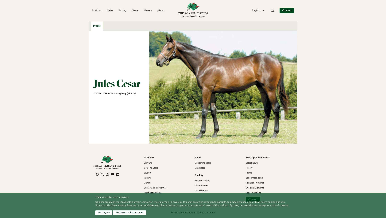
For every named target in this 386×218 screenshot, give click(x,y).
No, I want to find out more (129, 213)
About (161, 10)
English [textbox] (256, 10)
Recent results (202, 181)
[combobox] (258, 10)
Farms (249, 173)
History (148, 10)
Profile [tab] (97, 26)
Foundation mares (255, 183)
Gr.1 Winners (201, 191)
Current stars (201, 186)
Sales (110, 10)
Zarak (147, 183)
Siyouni (147, 173)
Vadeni (147, 178)
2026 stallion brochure (155, 188)
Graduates (200, 168)
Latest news (252, 163)
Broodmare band (254, 178)
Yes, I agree (104, 213)
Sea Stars (151, 168)
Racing (122, 10)
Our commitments (255, 188)
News (135, 10)
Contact (287, 10)
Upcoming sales (203, 163)
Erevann (148, 163)
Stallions (97, 10)
